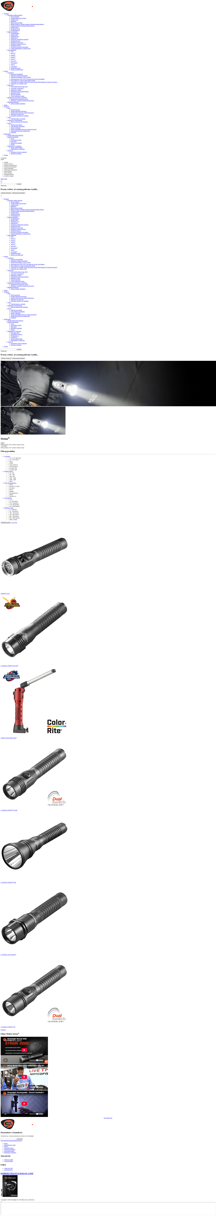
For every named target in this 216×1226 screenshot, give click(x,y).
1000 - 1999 (12, 478)
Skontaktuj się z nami (9, 1145)
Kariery (13, 144)
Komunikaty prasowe (16, 334)
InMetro (11, 491)
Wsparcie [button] (6, 106)
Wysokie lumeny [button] (8, 471)
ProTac (13, 53)
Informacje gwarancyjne (17, 114)
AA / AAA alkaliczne (15, 458)
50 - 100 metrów (13, 511)
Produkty (6, 199)
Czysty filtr (14, 522)
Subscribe (19, 1139)
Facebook (4, 1140)
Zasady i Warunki (15, 128)
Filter (2, 443)
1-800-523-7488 (8, 1159)
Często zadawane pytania (17, 96)
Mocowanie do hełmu (16, 22)
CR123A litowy (13, 466)
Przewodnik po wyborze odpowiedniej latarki (23, 80)
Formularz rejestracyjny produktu (20, 115)
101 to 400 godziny (14, 506)
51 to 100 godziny (14, 504)
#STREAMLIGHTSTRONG (15, 135)
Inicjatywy (10, 150)
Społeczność (7, 319)
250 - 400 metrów (14, 514)
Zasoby (6, 256)
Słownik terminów (16, 94)
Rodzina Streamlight (12, 137)
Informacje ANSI (15, 93)
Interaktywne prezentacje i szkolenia (17, 97)
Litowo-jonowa (13, 464)
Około (5, 1143)
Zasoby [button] (6, 71)
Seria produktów (11, 50)
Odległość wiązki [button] (8, 508)
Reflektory (13, 21)
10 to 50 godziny (13, 503)
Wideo (6, 105)
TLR (12, 51)
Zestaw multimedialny (17, 147)
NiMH (11, 463)
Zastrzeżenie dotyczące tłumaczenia (20, 131)
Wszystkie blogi (15, 333)
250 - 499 (12, 474)
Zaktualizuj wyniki (5, 522)
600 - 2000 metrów (14, 518)
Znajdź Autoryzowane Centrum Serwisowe (22, 112)
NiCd (10, 461)
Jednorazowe (14, 38)
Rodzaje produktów (12, 32)
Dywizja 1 (12, 488)
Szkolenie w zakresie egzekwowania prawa (22, 100)
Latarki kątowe (15, 27)
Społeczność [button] (7, 134)
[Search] (1, 180)
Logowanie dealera (9, 1151)
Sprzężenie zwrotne (16, 140)
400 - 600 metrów (14, 516)
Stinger (13, 55)
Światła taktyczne (15, 41)
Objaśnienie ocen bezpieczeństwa (20, 91)
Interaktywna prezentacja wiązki (19, 99)
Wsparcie (6, 292)
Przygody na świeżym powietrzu (19, 47)
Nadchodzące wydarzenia (18, 149)
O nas (12, 138)
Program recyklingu (16, 153)
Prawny (9, 123)
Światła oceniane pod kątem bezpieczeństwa (22, 26)
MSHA (11, 494)
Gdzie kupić (4, 179)
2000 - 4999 (12, 479)
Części (9, 117)
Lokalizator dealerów (9, 1149)
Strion (13, 64)
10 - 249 (11, 473)
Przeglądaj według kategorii (14, 15)
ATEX (11, 484)
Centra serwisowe (9, 1148)
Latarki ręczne (14, 19)
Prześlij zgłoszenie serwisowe (19, 111)
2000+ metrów (13, 519)
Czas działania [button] (8, 498)
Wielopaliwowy (15, 36)
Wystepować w (15, 336)
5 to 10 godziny (13, 501)
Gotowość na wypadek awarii (19, 83)
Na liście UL (12, 496)
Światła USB (14, 35)
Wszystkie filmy (108, 1118)
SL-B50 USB (13, 470)
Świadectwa (14, 337)
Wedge (13, 57)
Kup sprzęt (14, 141)
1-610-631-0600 (8, 1161)
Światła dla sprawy (16, 45)
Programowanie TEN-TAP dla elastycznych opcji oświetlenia (27, 79)
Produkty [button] (6, 13)
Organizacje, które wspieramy (19, 152)
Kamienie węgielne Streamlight (19, 75)
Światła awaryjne (15, 29)
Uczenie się (10, 72)
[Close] (1, 360)
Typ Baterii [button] (7, 456)
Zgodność (13, 132)
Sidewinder (14, 63)
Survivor (13, 61)
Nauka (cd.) (10, 85)
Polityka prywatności (16, 125)
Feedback (3, 1030)
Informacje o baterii (16, 90)
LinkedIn (14, 1140)
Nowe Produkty (15, 16)
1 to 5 (10, 499)
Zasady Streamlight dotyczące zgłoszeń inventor (23, 129)
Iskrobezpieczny (13, 493)
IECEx (11, 489)
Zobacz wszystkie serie (17, 69)
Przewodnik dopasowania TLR (19, 86)
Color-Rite (14, 66)
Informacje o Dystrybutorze (14, 120)
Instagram (19, 1140)
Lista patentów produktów (18, 126)
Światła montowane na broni (18, 18)
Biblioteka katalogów (13, 102)
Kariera (6, 155)
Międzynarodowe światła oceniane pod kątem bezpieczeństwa (27, 24)
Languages (3, 158)
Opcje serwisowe (15, 109)
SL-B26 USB (13, 468)
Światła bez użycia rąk (17, 42)
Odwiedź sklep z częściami (18, 118)
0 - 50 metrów (13, 509)
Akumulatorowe (15, 33)
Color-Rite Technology (17, 88)
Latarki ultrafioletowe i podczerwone (20, 48)
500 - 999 (12, 476)
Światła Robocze (15, 30)
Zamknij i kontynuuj (6, 193)
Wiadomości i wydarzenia (14, 146)
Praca (8, 108)
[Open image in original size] (28, 11)
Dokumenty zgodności (10, 1152)
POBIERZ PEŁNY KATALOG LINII (17, 1173)
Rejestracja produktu (16, 143)
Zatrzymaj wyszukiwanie (19, 193)
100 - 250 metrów (14, 513)
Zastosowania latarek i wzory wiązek (21, 77)
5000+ (11, 481)
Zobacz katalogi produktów (18, 103)
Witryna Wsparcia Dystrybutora (19, 122)
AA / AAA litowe (14, 459)
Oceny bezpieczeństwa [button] (10, 483)
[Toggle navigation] (1, 196)
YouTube (9, 1140)
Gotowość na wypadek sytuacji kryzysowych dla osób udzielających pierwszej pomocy (34, 82)
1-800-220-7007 (8, 1168)
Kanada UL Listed (14, 486)
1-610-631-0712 (8, 1170)
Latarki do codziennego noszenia (19, 39)
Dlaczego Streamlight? (17, 74)
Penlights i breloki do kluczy (18, 44)
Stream (13, 59)
